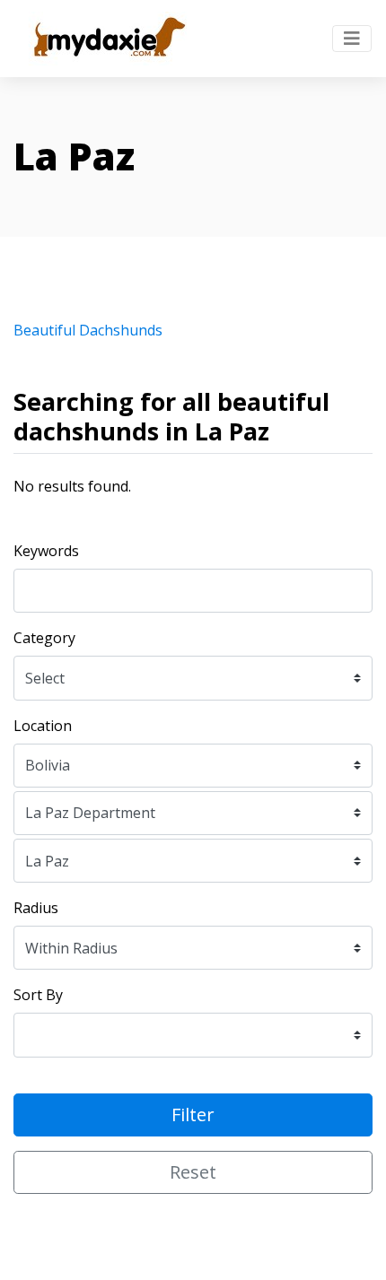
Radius (35, 908)
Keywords (46, 551)
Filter (193, 1114)
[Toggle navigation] (352, 38)
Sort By (38, 995)
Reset (193, 1172)
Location (42, 726)
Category (44, 638)
